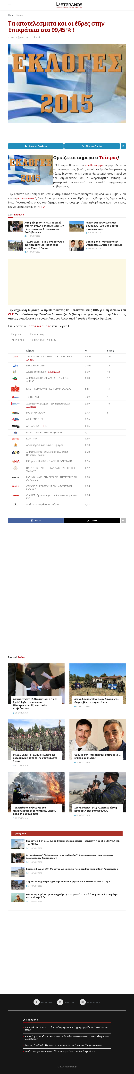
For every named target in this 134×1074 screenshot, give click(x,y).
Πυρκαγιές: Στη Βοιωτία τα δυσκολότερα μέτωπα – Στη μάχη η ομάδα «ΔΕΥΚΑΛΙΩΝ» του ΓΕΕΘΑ (66, 1028)
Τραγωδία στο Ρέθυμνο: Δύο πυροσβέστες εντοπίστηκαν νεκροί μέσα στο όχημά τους (34, 810)
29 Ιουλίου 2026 (21, 818)
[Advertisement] (67, 135)
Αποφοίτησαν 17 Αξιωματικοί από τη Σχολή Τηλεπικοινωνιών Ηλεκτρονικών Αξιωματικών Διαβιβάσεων (44, 227)
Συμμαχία (31, 406)
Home (11, 15)
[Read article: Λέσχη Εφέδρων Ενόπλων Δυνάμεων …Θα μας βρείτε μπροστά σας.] (76, 226)
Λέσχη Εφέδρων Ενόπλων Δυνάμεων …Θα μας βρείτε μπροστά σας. (102, 226)
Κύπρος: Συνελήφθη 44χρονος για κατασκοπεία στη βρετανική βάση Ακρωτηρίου (72, 868)
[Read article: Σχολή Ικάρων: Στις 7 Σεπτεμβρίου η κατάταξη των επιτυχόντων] (97, 792)
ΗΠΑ (42, 207)
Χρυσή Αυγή (54, 371)
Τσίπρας (108, 157)
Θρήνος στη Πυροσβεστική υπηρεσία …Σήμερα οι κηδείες (104, 243)
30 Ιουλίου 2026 (33, 252)
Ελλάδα (20, 15)
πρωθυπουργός (94, 165)
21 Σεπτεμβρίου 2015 (18, 37)
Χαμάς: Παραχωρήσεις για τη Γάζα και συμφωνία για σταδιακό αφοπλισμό (68, 881)
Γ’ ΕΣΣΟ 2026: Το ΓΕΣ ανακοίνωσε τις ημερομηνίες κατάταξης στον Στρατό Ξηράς (44, 245)
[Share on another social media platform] (123, 146)
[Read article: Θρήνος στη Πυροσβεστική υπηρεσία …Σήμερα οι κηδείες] (76, 245)
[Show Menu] (9, 5)
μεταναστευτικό (26, 198)
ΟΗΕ (11, 314)
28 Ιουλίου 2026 (83, 815)
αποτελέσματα (39, 326)
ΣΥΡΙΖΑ (30, 359)
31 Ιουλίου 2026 (33, 236)
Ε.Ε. (43, 425)
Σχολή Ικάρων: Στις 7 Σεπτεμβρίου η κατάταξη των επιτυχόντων (95, 809)
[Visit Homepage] (69, 5)
